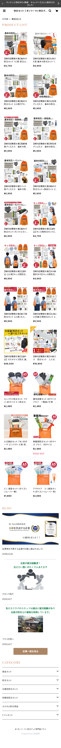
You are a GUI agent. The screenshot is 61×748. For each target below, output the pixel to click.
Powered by (27, 734)
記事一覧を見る (30, 651)
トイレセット (7, 715)
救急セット (7, 671)
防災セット (7, 680)
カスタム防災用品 (10, 706)
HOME (5, 19)
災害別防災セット (10, 689)
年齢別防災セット (10, 697)
